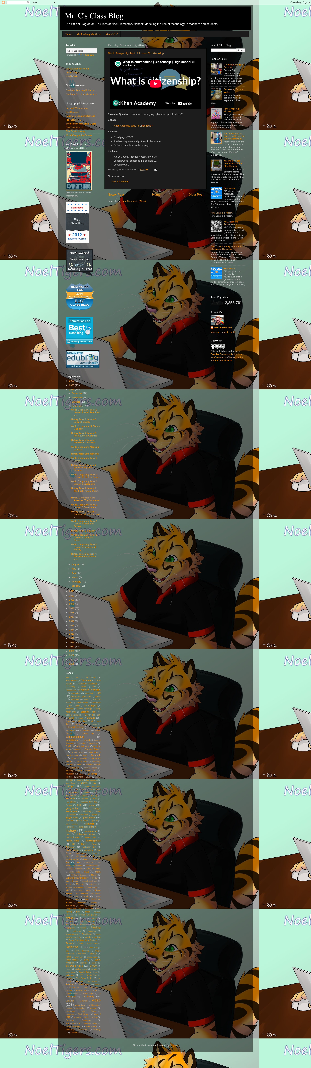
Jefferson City (89, 847)
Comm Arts (88, 733)
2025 (72, 385)
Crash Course (83, 746)
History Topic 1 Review (82, 530)
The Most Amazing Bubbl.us (80, 90)
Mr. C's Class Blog (94, 15)
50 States (91, 677)
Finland (94, 799)
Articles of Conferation (81, 696)
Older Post (196, 194)
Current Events (92, 749)
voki (83, 1011)
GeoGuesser (72, 112)
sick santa (82, 954)
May (74, 569)
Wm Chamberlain (223, 327)
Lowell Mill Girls (93, 868)
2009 (72, 651)
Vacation (70, 1001)
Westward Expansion (78, 1020)
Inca (67, 834)
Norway (94, 902)
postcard (69, 921)
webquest (77, 1017)
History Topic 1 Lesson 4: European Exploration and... (84, 556)
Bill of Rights (90, 706)
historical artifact (87, 827)
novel (81, 905)
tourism (97, 984)
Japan (94, 844)
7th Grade (86, 680)
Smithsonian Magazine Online (81, 124)
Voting (93, 1011)
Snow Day (79, 957)
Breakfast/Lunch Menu (77, 68)
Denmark (95, 755)
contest (86, 740)
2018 (72, 612)
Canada (91, 718)
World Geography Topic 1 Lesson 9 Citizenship (136, 53)
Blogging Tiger (88, 712)
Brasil (71, 718)
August (76, 564)
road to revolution (92, 937)
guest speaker (72, 824)
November (77, 397)
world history (91, 1026)
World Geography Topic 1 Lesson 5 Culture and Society (84, 547)
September (78, 406)
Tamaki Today (85, 972)
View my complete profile (223, 332)
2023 (72, 591)
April (74, 573)
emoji (70, 780)
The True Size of (74, 127)
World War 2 (83, 1029)
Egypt (81, 774)
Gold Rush (83, 815)
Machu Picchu (74, 872)
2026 (72, 381)
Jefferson (70, 847)
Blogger (174, 1045)
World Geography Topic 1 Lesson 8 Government (84, 506)
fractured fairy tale (89, 802)
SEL (67, 951)
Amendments (71, 690)
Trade (85, 987)
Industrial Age (72, 837)
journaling (88, 850)
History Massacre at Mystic (85, 454)
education (70, 774)
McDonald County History (77, 878)
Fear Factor (71, 795)
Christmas (70, 721)
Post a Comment (120, 181)
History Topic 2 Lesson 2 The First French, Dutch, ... (85, 491)
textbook (69, 978)
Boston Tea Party (92, 715)
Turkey (69, 990)
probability (84, 924)
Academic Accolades (87, 683)
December (77, 393)
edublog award (90, 768)
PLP (84, 918)
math (97, 872)
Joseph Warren (73, 850)
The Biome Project (84, 978)
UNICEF (94, 990)
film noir (84, 799)
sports (94, 963)
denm (85, 755)
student (68, 969)
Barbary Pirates (81, 703)
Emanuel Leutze (84, 777)
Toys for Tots (74, 987)
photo (87, 912)
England (80, 780)
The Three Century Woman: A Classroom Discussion (226, 247)
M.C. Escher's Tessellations (231, 223)
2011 (72, 642)
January (76, 586)
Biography (70, 709)
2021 (72, 600)
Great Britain (82, 821)
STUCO (93, 966)
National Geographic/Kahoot (80, 116)
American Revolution (89, 689)
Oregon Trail (93, 906)
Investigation (93, 840)
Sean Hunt (93, 948)
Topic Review (84, 984)
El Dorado (92, 774)
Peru (78, 912)
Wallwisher (70, 1014)
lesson (86, 859)
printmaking (71, 924)
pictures (70, 917)
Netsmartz (81, 902)
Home (68, 34)
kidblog (94, 853)
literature (89, 862)
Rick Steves (87, 934)
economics (74, 768)
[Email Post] (155, 169)
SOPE (86, 960)
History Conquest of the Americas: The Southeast (85, 499)
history (71, 831)
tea (96, 972)
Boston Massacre (73, 715)
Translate (89, 55)
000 (67, 677)
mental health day (89, 881)
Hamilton (70, 827)
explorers (74, 792)
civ (92, 721)
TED (81, 975)
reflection (77, 931)
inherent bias (90, 837)
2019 (72, 608)
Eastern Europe (93, 764)
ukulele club (81, 990)
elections (70, 777)
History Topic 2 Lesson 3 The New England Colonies (83, 467)
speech (83, 963)
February (77, 581)
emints (97, 777)
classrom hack (81, 724)
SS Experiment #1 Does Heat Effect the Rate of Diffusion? (234, 136)
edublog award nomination (80, 771)
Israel (83, 844)
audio (97, 696)
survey (94, 969)
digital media (82, 761)
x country (74, 1033)
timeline (70, 984)
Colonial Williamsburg (77, 108)
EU (94, 783)
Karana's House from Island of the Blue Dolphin (233, 163)
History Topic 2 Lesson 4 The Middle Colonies (83, 441)
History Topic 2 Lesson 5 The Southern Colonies (84, 434)
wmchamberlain (73, 1023)
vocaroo (93, 1008)
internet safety (72, 841)
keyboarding (81, 853)
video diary (80, 1005)
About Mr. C (111, 34)
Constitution (72, 740)
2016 (72, 621)
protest (83, 928)
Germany (87, 811)
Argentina (89, 693)
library (79, 862)
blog (88, 708)
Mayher (94, 875)
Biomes (80, 709)
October (76, 402)
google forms (72, 817)
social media (92, 957)
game (92, 805)
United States (88, 993)
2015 (72, 625)
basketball (95, 702)
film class (70, 798)
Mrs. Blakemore (82, 893)
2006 (72, 664)
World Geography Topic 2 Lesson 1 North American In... (85, 412)
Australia (75, 699)
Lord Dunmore (92, 865)
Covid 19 (70, 746)
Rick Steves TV (73, 120)
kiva (67, 856)
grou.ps (95, 821)
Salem (80, 943)
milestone (93, 884)
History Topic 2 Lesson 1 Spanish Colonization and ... (85, 514)
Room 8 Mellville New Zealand (83, 940)
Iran (73, 844)
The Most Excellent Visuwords (81, 94)
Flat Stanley (71, 802)
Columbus (84, 730)
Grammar (70, 821)
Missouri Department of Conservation (81, 887)
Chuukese (82, 721)
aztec (86, 699)
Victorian (83, 1001)
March (75, 577)
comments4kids (75, 736)
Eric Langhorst (92, 780)
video (96, 1000)
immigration (91, 831)
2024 (72, 389)
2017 (72, 617)
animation (75, 693)
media (94, 878)
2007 (72, 659)
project (94, 924)
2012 (72, 638)
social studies (72, 960)
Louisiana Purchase (74, 869)
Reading (95, 927)
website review (91, 1017)
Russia (69, 943)
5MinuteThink (72, 680)
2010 (72, 646)
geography (72, 808)
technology (70, 975)
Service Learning (82, 951)
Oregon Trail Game (73, 909)
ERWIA (84, 783)
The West (79, 981)
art (99, 692)
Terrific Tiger (92, 975)
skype (68, 957)
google (94, 815)
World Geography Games (79, 135)
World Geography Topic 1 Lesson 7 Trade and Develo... (84, 524)
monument (78, 890)
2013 (72, 634)
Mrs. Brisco (95, 893)
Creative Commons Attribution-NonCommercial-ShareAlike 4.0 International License (227, 357)
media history (72, 881)
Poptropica (229, 188)
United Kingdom (72, 993)
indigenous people (86, 834)
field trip (94, 796)
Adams (83, 687)
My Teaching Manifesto (88, 34)
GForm (97, 812)
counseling (81, 743)
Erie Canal (70, 783)
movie (88, 890)
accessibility (70, 687)
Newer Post (116, 194)
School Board (92, 943)
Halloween (89, 823)
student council (81, 969)
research (92, 931)
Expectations (81, 789)
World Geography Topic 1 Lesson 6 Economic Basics (84, 537)
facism (86, 792)
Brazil (80, 718)
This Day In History (75, 131)
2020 (72, 604)
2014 (72, 629)
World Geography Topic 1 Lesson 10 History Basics (85, 475)
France (69, 805)
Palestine (89, 909)
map (86, 871)
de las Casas (77, 752)
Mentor (68, 884)
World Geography (73, 1026)
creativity (77, 749)
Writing (96, 1029)
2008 (72, 655)
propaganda (70, 928)
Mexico (79, 884)
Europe (70, 786)
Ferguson (83, 796)
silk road (93, 954)
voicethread (70, 1011)
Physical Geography (87, 915)
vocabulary (81, 1008)
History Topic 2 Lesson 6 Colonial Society (83, 420)
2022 (72, 595)
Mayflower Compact (79, 875)
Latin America (81, 856)
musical (78, 899)
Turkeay (94, 987)
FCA (95, 792)
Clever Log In (72, 72)
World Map (70, 1030)
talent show (70, 972)
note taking (70, 905)
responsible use (72, 934)
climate (94, 724)
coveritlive (93, 743)
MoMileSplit (71, 76)
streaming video (74, 966)
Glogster (72, 815)
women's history (90, 1023)
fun (79, 804)
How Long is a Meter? (222, 213)
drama (79, 765)
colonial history (75, 727)
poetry (94, 918)
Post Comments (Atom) (134, 201)
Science (72, 947)
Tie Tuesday (92, 981)
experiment (95, 789)
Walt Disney (84, 1014)
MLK (68, 890)
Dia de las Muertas (79, 758)
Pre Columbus (87, 921)
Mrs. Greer (73, 896)
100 (76, 677)
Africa (93, 687)
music (86, 896)
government (89, 817)
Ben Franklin (74, 706)
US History (88, 996)
